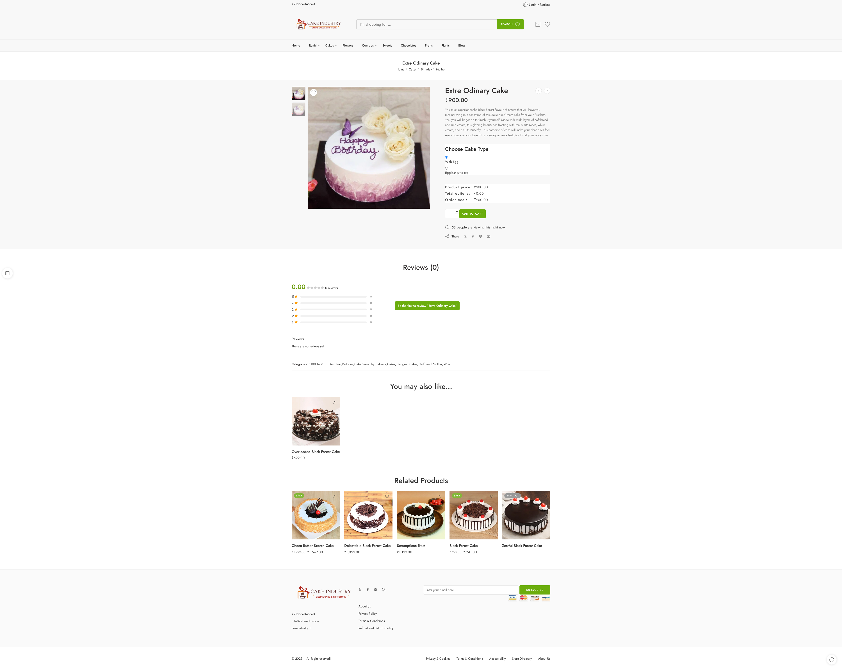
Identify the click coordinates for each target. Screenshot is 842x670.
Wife (447, 364)
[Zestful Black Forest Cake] (526, 515)
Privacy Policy (368, 613)
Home (296, 45)
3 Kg (412, 506)
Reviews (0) (421, 267)
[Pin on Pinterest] (480, 236)
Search (506, 24)
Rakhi (313, 45)
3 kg (306, 512)
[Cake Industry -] (318, 24)
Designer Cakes (406, 364)
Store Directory (522, 658)
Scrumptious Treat (411, 545)
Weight (299, 399)
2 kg (306, 418)
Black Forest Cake (464, 545)
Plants (445, 45)
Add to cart (472, 214)
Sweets (387, 45)
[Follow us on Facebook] (367, 589)
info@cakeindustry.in (305, 621)
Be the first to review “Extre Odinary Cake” (427, 305)
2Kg (359, 499)
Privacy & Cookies (438, 658)
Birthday (426, 69)
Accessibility (497, 658)
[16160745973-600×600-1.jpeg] (298, 93)
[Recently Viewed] (832, 660)
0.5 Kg (307, 405)
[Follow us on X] (360, 589)
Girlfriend (425, 364)
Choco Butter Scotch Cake (313, 545)
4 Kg (412, 512)
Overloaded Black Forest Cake (316, 451)
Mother (441, 69)
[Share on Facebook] (473, 236)
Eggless (456, 173)
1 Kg (306, 411)
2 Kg (412, 499)
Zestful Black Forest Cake (522, 545)
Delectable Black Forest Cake (367, 545)
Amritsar (335, 364)
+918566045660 (303, 4)
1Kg (359, 492)
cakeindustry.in (301, 628)
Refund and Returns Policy (376, 628)
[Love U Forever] (547, 91)
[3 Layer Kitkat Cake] (538, 91)
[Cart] (538, 24)
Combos (368, 45)
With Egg (451, 162)
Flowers (348, 45)
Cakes (329, 45)
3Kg (359, 506)
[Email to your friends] (489, 236)
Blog (461, 45)
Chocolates (408, 45)
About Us (365, 606)
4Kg (359, 512)
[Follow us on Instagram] (384, 590)
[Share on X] (465, 236)
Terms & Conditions (372, 620)
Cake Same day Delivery (370, 364)
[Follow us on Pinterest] (375, 589)
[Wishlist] (313, 92)
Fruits (429, 45)
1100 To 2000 (318, 364)
